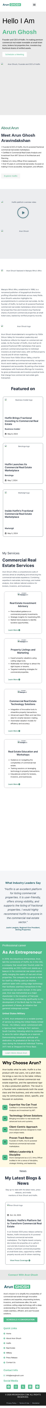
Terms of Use (24, 1403)
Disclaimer (36, 1403)
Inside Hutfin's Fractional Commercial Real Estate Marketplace (19, 513)
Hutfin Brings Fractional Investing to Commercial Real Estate (21, 421)
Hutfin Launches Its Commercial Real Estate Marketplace (18, 467)
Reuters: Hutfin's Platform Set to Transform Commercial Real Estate (24, 1223)
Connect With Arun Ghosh (23, 1274)
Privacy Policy (11, 1403)
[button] (34, 5)
